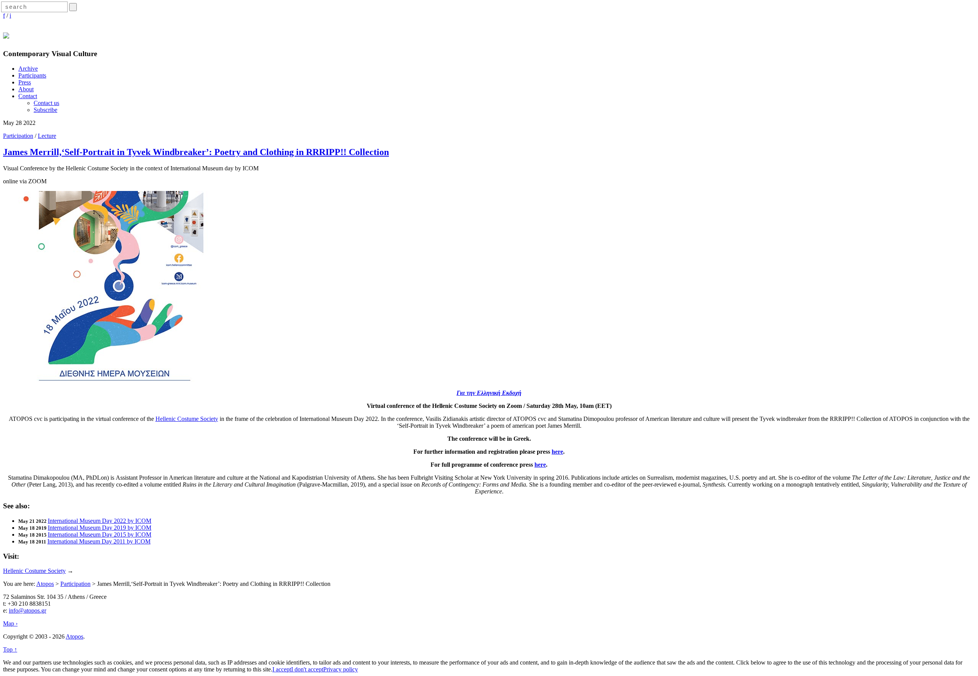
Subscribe (45, 110)
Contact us (46, 103)
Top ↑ (10, 649)
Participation (18, 136)
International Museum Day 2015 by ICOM (99, 534)
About (26, 89)
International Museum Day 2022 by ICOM (99, 521)
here (557, 451)
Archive (28, 68)
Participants (32, 75)
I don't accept (307, 669)
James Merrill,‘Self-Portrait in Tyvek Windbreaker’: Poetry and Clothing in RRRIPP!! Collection (196, 152)
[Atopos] (6, 34)
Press (24, 82)
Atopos (45, 584)
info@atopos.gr (27, 610)
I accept (281, 669)
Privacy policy (340, 669)
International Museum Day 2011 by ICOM (99, 541)
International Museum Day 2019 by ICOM (99, 527)
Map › (10, 623)
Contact (27, 96)
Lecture (47, 136)
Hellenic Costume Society (186, 419)
